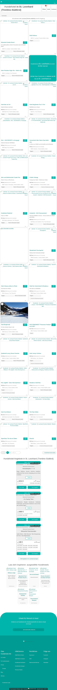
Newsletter (46, 662)
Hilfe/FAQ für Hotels (19, 655)
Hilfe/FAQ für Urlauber (20, 658)
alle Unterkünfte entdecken (29, 629)
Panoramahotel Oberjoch (34, 599)
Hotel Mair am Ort (5, 104)
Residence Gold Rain (35, 382)
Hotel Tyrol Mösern (6, 412)
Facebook (46, 655)
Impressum (31, 655)
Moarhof (32, 438)
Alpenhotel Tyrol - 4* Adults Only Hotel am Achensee (23, 577)
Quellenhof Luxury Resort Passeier (10, 353)
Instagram (46, 658)
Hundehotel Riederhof (6, 213)
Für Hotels (3, 657)
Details (29, 477)
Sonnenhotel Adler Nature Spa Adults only (39, 141)
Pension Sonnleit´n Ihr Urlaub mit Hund (45, 576)
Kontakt (4, 668)
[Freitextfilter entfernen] (50, 2)
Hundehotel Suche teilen (49, 452)
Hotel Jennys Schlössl (35, 353)
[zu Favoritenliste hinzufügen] (2, 22)
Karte (48, 9)
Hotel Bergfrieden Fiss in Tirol (37, 104)
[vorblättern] (24, 30)
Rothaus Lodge (11, 572)
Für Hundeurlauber (5, 661)
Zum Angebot (34, 487)
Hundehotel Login (6, 682)
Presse (2, 664)
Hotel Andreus (33, 35)
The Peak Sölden (34, 412)
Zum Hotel (21, 487)
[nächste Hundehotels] (17, 452)
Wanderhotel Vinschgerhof (36, 250)
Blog (2, 672)
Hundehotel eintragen (20, 666)
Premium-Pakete (18, 669)
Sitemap (2, 675)
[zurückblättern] (3, 30)
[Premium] (54, 566)
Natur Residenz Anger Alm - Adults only (11, 70)
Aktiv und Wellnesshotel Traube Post (10, 177)
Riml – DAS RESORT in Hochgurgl (10, 140)
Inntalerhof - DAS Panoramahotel (38, 213)
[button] (3, 452)
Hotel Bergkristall (5, 324)
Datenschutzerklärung (34, 662)
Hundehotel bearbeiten (20, 662)
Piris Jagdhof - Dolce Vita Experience (11, 382)
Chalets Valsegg (34, 177)
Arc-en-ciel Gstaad (34, 574)
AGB (30, 658)
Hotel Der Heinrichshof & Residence (39, 286)
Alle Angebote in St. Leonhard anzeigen (29, 558)
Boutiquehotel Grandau (22, 594)
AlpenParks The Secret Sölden (9, 438)
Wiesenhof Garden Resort (8, 42)
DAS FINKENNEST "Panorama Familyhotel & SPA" (40, 325)
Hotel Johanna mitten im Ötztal (9, 286)
